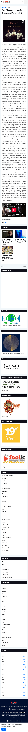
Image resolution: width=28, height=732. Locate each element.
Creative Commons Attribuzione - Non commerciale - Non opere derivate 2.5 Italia (14, 716)
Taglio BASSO (5, 545)
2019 (14, 677)
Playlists (4, 529)
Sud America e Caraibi (7, 577)
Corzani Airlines (5, 496)
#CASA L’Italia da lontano (7, 475)
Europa (3, 567)
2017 (14, 672)
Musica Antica (5, 522)
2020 (14, 679)
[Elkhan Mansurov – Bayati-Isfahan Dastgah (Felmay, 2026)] (7, 234)
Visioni (3, 553)
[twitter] (17, 721)
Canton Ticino (5, 596)
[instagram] (14, 721)
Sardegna (4, 629)
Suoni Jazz (4, 542)
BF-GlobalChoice (6, 488)
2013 (14, 661)
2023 (14, 687)
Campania (4, 593)
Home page (4, 7)
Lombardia (4, 609)
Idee (3, 509)
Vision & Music (5, 550)
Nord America (5, 572)
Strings (3, 540)
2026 (14, 695)
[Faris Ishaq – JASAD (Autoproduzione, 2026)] (20, 234)
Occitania (4, 617)
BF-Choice (4, 486)
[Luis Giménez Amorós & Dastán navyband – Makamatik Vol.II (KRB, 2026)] (7, 250)
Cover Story (4, 499)
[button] (1, 2)
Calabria (4, 591)
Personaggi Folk (5, 527)
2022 (14, 685)
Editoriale (4, 501)
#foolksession (5, 481)
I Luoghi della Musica (6, 506)
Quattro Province (6, 624)
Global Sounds (5, 569)
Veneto (3, 645)
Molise (3, 614)
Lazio (3, 604)
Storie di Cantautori (6, 537)
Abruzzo (4, 586)
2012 (14, 659)
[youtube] (20, 721)
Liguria (3, 606)
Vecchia (25, 266)
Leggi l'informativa (11, 726)
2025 (14, 692)
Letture (3, 514)
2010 (14, 654)
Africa (3, 561)
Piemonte (4, 619)
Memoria (4, 517)
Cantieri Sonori (5, 491)
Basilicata (4, 588)
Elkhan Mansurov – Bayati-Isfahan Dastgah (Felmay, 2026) (7, 241)
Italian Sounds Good (6, 511)
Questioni (4, 532)
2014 (14, 664)
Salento (4, 627)
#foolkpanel (4, 478)
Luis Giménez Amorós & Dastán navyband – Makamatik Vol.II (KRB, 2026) (7, 258)
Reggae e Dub (5, 535)
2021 (14, 682)
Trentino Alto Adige (6, 637)
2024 (14, 690)
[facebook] (7, 721)
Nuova (2, 266)
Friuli (3, 601)
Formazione (4, 504)
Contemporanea (5, 493)
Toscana (4, 635)
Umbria (3, 640)
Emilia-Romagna (5, 598)
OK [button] (3, 729)
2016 (14, 669)
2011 (14, 656)
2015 (14, 667)
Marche (4, 611)
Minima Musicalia (6, 519)
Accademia (4, 483)
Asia (9, 7)
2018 (14, 674)
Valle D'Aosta (5, 642)
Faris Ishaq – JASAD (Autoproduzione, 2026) (20, 240)
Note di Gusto (5, 524)
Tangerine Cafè (5, 547)
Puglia (3, 622)
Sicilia (3, 632)
